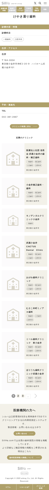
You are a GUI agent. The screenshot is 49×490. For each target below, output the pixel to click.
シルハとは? (24, 487)
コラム (8, 487)
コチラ (37, 427)
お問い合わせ (21, 433)
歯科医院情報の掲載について (21, 457)
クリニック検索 (41, 487)
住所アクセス (20, 9)
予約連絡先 (36, 9)
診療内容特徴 (4, 9)
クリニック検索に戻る (21, 126)
